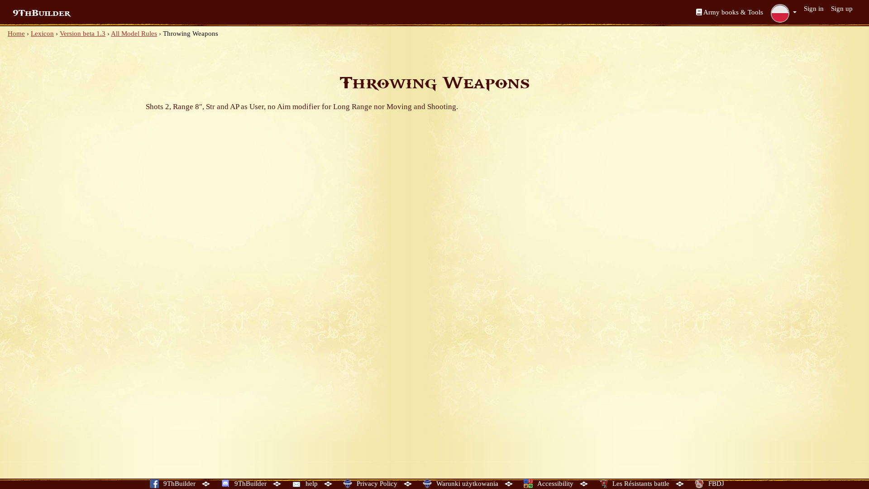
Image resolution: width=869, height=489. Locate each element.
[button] (783, 13)
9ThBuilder (41, 13)
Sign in (814, 8)
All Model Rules (134, 33)
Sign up (842, 8)
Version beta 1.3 (82, 33)
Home (16, 33)
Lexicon (42, 33)
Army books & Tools (732, 12)
